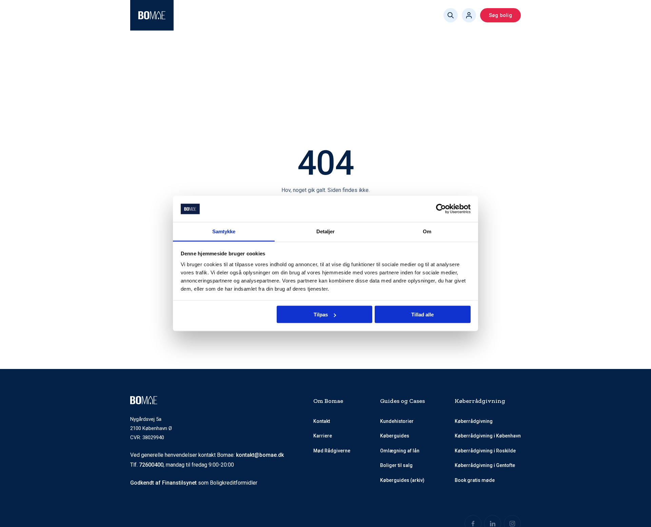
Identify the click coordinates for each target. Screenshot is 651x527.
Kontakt (321, 421)
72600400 (151, 465)
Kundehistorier (397, 421)
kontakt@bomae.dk (260, 455)
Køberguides (345, 15)
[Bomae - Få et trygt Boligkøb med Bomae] (152, 15)
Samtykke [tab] (224, 231)
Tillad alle (422, 314)
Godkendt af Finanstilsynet (163, 483)
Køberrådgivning (206, 15)
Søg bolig (500, 15)
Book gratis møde (395, 15)
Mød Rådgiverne (269, 15)
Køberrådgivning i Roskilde (485, 450)
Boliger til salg (396, 465)
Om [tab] (427, 231)
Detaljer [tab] (325, 231)
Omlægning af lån (399, 450)
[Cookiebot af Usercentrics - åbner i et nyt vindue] (441, 209)
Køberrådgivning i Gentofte (485, 465)
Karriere (322, 435)
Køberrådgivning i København (488, 435)
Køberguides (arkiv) (402, 480)
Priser (309, 15)
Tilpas (321, 314)
